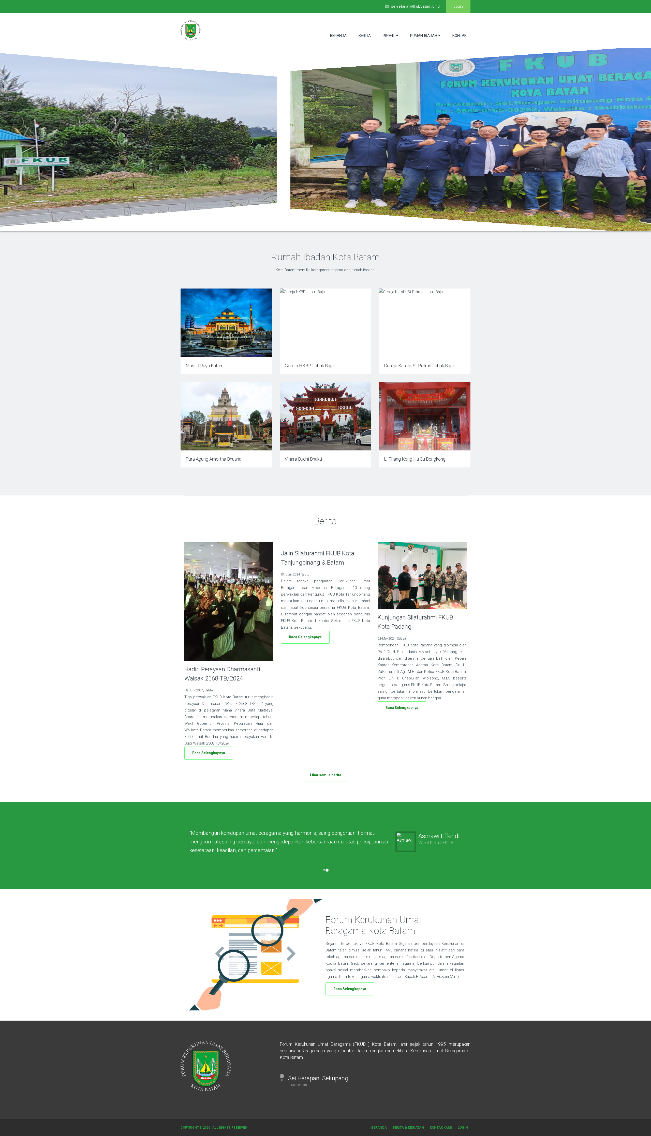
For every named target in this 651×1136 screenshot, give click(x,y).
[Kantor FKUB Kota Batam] (328, 223)
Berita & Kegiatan (408, 1127)
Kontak (459, 35)
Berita (365, 35)
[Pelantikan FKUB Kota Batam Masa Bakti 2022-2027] (324, 223)
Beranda (338, 35)
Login (458, 6)
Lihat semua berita (325, 775)
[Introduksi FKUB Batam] (320, 223)
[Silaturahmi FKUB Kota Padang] (336, 223)
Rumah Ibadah (423, 35)
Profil (389, 35)
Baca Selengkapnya (208, 753)
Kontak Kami (441, 1127)
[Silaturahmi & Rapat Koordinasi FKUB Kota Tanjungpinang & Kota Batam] (332, 223)
